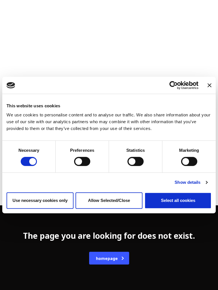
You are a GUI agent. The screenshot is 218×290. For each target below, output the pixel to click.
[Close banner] (209, 85)
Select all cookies (178, 200)
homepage (107, 258)
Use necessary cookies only (40, 200)
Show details (187, 182)
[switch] (82, 161)
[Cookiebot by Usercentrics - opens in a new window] (173, 85)
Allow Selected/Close (109, 200)
